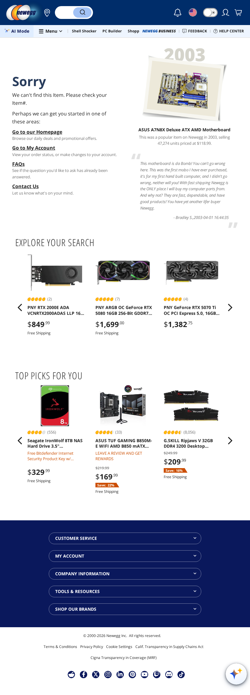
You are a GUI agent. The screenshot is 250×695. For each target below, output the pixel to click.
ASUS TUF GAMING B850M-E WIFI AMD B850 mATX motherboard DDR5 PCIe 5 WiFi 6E (123, 443)
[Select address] (45, 12)
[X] (95, 674)
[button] (45, 12)
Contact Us (25, 186)
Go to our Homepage (37, 132)
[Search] (82, 12)
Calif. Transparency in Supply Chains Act (169, 646)
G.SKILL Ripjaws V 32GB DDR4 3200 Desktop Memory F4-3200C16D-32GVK (188, 443)
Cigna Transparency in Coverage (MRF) (124, 657)
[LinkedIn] (120, 674)
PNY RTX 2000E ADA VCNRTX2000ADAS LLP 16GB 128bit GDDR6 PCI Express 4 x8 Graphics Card (56, 310)
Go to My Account (33, 147)
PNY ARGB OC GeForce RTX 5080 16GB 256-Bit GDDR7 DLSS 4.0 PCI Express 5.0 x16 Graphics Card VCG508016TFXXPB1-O (123, 310)
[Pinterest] (132, 674)
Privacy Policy (91, 646)
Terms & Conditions (60, 646)
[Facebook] (83, 674)
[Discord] (169, 674)
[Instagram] (107, 674)
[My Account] (226, 12)
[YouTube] (144, 674)
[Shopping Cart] (239, 12)
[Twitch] (156, 674)
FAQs (18, 164)
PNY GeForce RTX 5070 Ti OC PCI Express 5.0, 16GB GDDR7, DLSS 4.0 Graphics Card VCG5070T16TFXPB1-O (192, 310)
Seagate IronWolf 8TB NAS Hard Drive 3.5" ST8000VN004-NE (55, 443)
